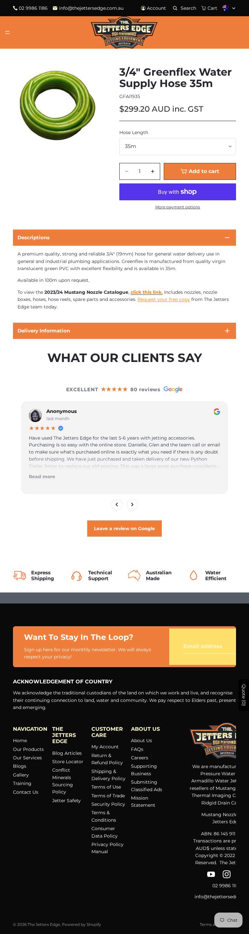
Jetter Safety (66, 800)
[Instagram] (227, 874)
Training (22, 783)
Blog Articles (67, 753)
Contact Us (25, 792)
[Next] (132, 504)
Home (20, 740)
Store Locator (67, 761)
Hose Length (133, 132)
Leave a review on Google (124, 528)
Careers (139, 758)
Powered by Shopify (81, 924)
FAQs (137, 749)
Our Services (27, 758)
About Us (141, 740)
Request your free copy (163, 299)
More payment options (177, 207)
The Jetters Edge (44, 924)
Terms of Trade (108, 795)
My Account (105, 747)
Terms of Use (106, 787)
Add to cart (204, 171)
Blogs (19, 766)
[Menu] (7, 32)
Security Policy (108, 804)
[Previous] (116, 504)
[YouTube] (211, 874)
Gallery (21, 775)
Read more (42, 476)
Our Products (28, 749)
